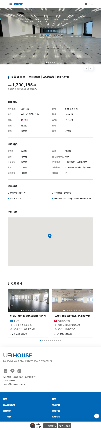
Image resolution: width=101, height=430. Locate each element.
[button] (46, 62)
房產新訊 (7, 411)
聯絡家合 (56, 411)
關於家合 (56, 405)
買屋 (54, 399)
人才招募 (7, 417)
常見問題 (56, 417)
